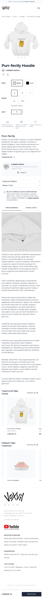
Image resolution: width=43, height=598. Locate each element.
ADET (4, 112)
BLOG (16, 554)
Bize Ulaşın (22, 545)
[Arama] (38, 8)
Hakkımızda (9, 554)
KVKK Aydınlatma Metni (13, 538)
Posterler (33, 567)
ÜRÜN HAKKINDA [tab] (12, 208)
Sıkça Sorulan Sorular (29, 554)
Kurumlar (17, 570)
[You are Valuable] (21, 464)
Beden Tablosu (18, 105)
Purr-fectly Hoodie (33, 16)
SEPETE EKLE (31, 594)
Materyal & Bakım (9, 181)
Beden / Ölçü (7, 185)
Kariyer (7, 558)
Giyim (15, 16)
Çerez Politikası (10, 542)
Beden (4, 98)
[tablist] (21, 208)
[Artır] (20, 112)
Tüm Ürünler (6, 16)
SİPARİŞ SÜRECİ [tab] (31, 208)
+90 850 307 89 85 (11, 520)
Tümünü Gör (31, 393)
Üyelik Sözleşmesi (31, 538)
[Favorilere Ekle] (3, 74)
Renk (4, 83)
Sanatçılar (8, 570)
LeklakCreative (17, 164)
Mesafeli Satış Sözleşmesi (27, 542)
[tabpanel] (21, 298)
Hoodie (22, 16)
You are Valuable (13, 480)
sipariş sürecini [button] (33, 198)
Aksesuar (19, 567)
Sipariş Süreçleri (11, 545)
